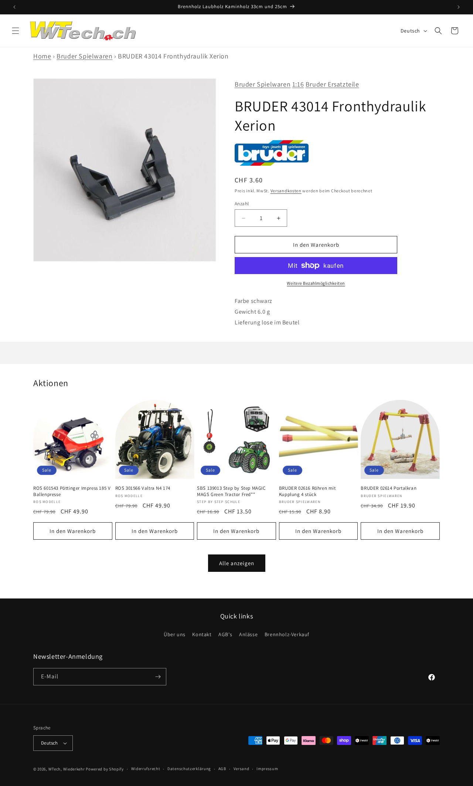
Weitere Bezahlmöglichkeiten (316, 283)
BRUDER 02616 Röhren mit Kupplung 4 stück (307, 491)
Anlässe (248, 634)
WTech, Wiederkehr (66, 769)
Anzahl (242, 203)
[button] (15, 31)
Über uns (175, 634)
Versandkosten (286, 190)
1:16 (298, 84)
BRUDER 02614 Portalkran (388, 488)
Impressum (267, 769)
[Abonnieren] (158, 676)
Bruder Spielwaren (84, 56)
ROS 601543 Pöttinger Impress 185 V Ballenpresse (71, 491)
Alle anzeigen (236, 563)
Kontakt (201, 634)
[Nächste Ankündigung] (458, 7)
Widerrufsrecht (145, 769)
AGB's (225, 634)
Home (42, 56)
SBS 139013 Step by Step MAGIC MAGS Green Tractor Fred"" (231, 491)
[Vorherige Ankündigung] (14, 7)
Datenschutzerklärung (189, 769)
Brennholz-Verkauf (287, 634)
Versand (241, 769)
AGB (222, 769)
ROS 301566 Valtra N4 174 (142, 488)
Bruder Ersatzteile (332, 84)
